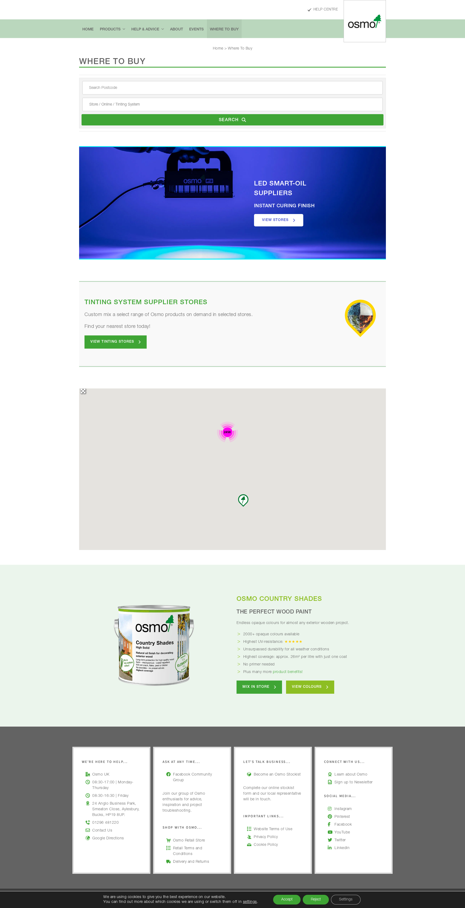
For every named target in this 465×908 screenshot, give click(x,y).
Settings (346, 900)
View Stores (275, 220)
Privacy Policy (266, 837)
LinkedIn (342, 848)
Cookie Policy (266, 845)
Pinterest (342, 817)
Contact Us (102, 831)
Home (218, 49)
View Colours (307, 687)
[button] (243, 500)
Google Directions (108, 838)
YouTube (342, 833)
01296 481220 (105, 823)
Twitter (340, 840)
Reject (316, 900)
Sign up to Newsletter (353, 782)
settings (250, 902)
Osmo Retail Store (189, 841)
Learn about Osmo (350, 775)
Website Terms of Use (273, 829)
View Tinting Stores (112, 342)
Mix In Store (255, 687)
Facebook (343, 825)
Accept (287, 900)
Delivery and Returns (191, 862)
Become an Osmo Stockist (277, 775)
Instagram (343, 809)
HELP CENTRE (325, 10)
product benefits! (288, 672)
